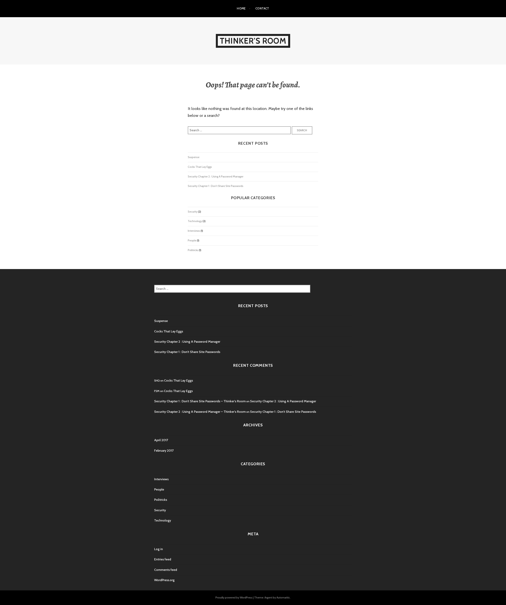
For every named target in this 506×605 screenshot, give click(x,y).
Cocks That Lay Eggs (200, 167)
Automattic (283, 597)
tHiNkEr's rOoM (253, 41)
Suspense (193, 157)
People (192, 240)
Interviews (194, 231)
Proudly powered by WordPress (233, 597)
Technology (195, 221)
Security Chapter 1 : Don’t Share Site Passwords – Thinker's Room (200, 401)
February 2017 (164, 450)
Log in (158, 549)
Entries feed (162, 559)
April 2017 (161, 440)
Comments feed (165, 570)
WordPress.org (164, 580)
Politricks (193, 250)
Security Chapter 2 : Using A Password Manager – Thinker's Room (200, 412)
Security (192, 211)
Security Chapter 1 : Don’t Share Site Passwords (215, 186)
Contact (262, 8)
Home (241, 8)
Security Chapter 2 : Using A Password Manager (215, 176)
